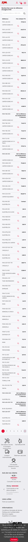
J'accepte (14, 539)
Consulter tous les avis (14, 481)
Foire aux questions (8, 502)
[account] (17, 3)
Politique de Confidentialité (10, 512)
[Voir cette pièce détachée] (18, 26)
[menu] (25, 3)
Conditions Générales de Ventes (12, 510)
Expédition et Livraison (9, 516)
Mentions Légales (7, 514)
